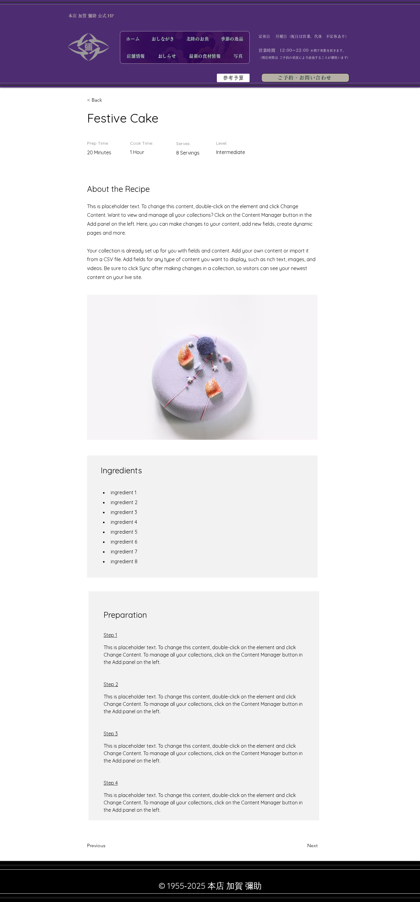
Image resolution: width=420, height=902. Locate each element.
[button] (233, 78)
